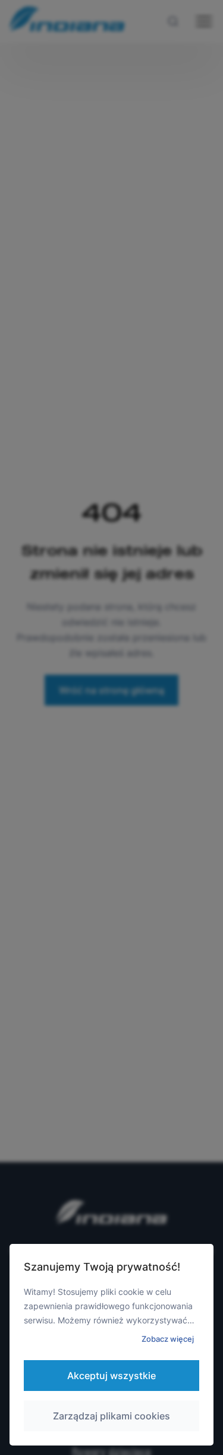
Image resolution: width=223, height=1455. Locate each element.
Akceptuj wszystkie (111, 1375)
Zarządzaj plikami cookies (111, 1416)
